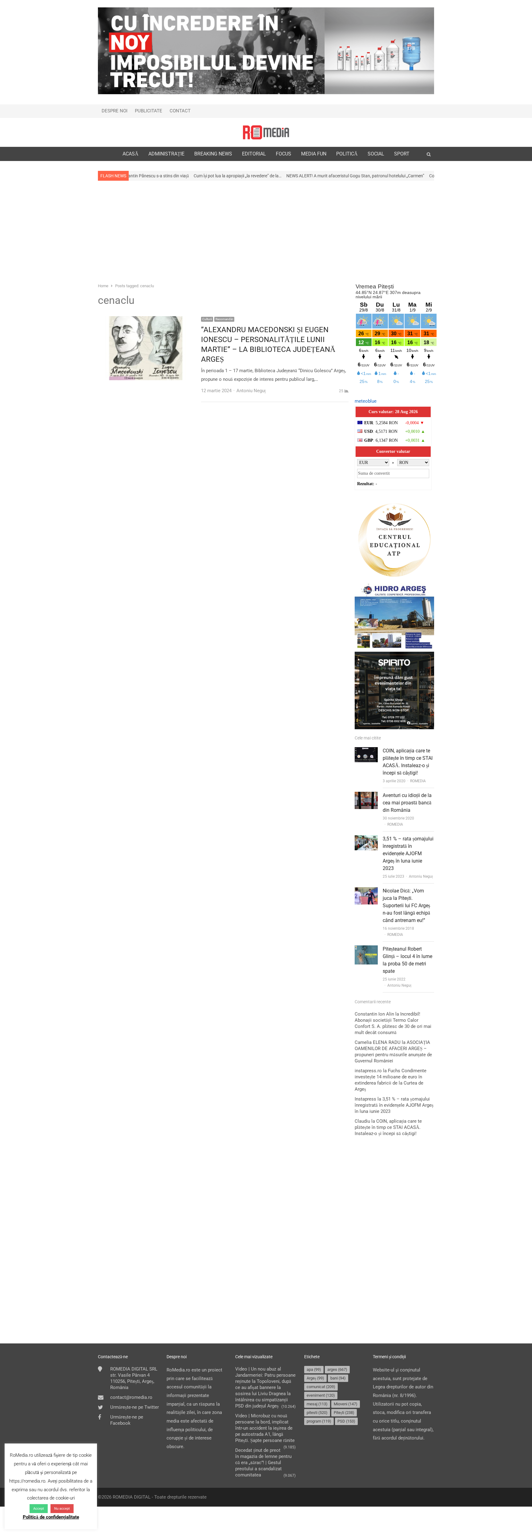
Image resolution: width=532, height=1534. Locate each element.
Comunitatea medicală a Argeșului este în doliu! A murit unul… (429, 175)
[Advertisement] (266, 231)
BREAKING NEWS (213, 154)
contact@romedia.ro (131, 1397)
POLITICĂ (347, 154)
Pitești (344, 1412)
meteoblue (366, 401)
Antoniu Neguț (421, 876)
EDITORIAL (254, 154)
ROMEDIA (418, 781)
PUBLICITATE (148, 111)
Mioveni (345, 1404)
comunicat (321, 1386)
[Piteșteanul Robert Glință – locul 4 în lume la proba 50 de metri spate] (366, 949)
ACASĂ (131, 154)
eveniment (321, 1395)
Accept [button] (38, 1509)
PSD (346, 1421)
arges (337, 1369)
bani (338, 1378)
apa (314, 1369)
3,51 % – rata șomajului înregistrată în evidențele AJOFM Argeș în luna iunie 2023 (408, 853)
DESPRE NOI (114, 111)
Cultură (207, 319)
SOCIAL (376, 154)
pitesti (317, 1412)
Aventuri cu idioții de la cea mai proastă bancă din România (407, 802)
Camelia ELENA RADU (378, 1042)
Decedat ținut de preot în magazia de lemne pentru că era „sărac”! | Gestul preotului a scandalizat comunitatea (263, 1462)
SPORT (401, 154)
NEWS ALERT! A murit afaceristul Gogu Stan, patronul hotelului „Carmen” (297, 175)
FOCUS (283, 154)
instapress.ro (368, 1070)
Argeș (315, 1378)
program (319, 1421)
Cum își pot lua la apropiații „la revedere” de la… (180, 175)
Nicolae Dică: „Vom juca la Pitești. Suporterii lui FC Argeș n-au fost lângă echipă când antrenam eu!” (406, 905)
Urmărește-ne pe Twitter (134, 1407)
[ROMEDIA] (266, 132)
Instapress (365, 1099)
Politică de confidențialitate (51, 1517)
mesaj (317, 1404)
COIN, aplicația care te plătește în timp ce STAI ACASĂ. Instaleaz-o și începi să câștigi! (388, 1127)
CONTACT (180, 111)
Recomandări (224, 319)
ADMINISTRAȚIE (166, 154)
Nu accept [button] (62, 1509)
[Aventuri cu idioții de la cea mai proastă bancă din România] (366, 796)
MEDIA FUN (313, 154)
